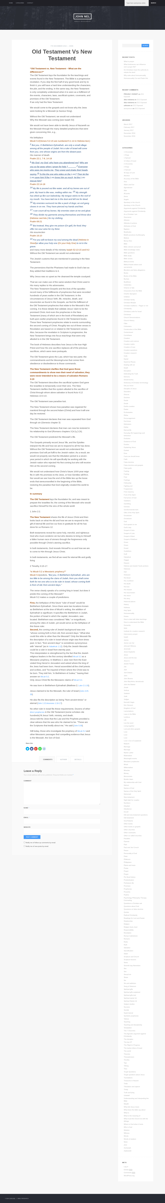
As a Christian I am (130, 214)
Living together (129, 726)
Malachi (126, 744)
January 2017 (129, 130)
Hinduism (127, 575)
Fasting (126, 471)
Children (127, 297)
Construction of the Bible (132, 329)
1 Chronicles (128, 152)
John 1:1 (41, 703)
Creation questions (130, 350)
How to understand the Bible (134, 622)
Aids (125, 190)
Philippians (127, 862)
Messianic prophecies (131, 761)
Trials (126, 1083)
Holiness (127, 607)
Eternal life (127, 430)
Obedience (128, 809)
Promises (127, 886)
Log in (126, 1167)
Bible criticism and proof (132, 247)
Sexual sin (127, 974)
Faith (125, 459)
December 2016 (129, 133)
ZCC (125, 1145)
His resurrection (129, 593)
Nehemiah (127, 794)
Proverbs (127, 892)
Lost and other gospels (132, 729)
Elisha (126, 415)
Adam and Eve (129, 184)
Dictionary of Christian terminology (136, 383)
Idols (125, 628)
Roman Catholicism (131, 936)
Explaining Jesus (130, 447)
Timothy (126, 1060)
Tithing (126, 1066)
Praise (126, 868)
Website (27, 827)
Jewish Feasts (129, 664)
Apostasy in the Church (132, 205)
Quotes (126, 912)
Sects (126, 962)
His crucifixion (129, 581)
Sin (125, 980)
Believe (126, 238)
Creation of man (129, 347)
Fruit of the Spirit (130, 495)
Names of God (129, 788)
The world (127, 1051)
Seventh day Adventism (132, 965)
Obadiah (127, 806)
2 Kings (126, 167)
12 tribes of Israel (130, 161)
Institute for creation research (134, 631)
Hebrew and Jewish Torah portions (136, 566)
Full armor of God (130, 498)
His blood (127, 578)
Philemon (127, 859)
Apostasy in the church (132, 202)
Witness (126, 1133)
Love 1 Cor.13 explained (132, 741)
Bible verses (128, 258)
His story (127, 598)
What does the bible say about (134, 1110)
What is (126, 1113)
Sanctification (128, 951)
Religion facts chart (130, 927)
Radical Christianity (130, 915)
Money (126, 773)
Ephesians (127, 424)
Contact (30, 3)
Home (11, 3)
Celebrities (127, 285)
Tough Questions (130, 1072)
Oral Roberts (128, 821)
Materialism (128, 755)
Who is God (128, 1127)
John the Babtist (129, 684)
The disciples (128, 1039)
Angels (126, 199)
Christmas (127, 314)
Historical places (129, 601)
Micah (126, 764)
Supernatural (128, 1013)
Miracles (127, 770)
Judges (126, 699)
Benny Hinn (128, 241)
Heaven (126, 563)
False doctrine (129, 462)
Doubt (126, 400)
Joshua (126, 690)
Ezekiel (126, 450)
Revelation (127, 933)
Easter (126, 409)
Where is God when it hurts (133, 1124)
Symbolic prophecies (131, 1016)
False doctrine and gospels (133, 465)
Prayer (126, 871)
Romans (127, 939)
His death (127, 584)
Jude (125, 696)
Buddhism (127, 282)
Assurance (127, 217)
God (125, 521)
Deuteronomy (128, 380)
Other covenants (130, 832)
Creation (127, 338)
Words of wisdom (130, 1139)
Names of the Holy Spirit (132, 791)
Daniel (126, 359)
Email (27, 817)
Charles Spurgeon (130, 294)
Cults (125, 356)
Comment (27, 781)
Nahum (126, 785)
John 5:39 (78, 726)
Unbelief (127, 1095)
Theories (127, 1054)
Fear (125, 477)
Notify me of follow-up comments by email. (41, 842)
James (126, 640)
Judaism (127, 693)
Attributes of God (130, 226)
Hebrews (127, 569)
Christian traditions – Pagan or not (136, 306)
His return (127, 595)
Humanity (127, 625)
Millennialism (128, 767)
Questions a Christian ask (133, 903)
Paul (125, 844)
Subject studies (129, 1004)
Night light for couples (131, 800)
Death (126, 368)
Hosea (126, 616)
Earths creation (129, 406)
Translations (128, 1078)
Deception (127, 371)
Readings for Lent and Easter (134, 918)
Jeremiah (127, 649)
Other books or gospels (132, 827)
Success (127, 1007)
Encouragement (129, 418)
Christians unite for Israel (133, 311)
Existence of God (130, 441)
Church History (129, 320)
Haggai (126, 560)
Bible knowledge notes (132, 250)
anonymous (128, 108)
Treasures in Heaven (131, 1081)
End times (127, 421)
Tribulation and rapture (132, 1086)
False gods (128, 468)
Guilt (125, 554)
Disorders (127, 391)
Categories (20, 3)
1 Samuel (127, 158)
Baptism (127, 229)
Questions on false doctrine (133, 909)
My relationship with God (132, 782)
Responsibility (129, 930)
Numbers (127, 803)
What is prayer (129, 61)
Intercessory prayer (131, 634)
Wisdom (127, 1130)
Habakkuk (127, 557)
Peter (126, 856)
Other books (128, 824)
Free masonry (129, 492)
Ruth (125, 945)
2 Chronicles (128, 164)
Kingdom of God (129, 708)
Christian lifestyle (130, 303)
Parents (126, 841)
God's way (127, 527)
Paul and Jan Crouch (131, 847)
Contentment (128, 332)
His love (126, 587)
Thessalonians (129, 1057)
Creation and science (131, 341)
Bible (125, 244)
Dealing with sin (129, 365)
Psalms (126, 895)
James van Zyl (129, 643)
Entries (128, 1170)
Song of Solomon (130, 986)
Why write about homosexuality (135, 75)
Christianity (128, 308)
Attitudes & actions (130, 223)
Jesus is (127, 661)
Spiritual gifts (128, 989)
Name (26, 808)
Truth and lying (129, 1092)
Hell (125, 572)
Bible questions (129, 253)
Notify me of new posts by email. (37, 846)
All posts (127, 193)
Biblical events (129, 262)
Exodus (126, 444)
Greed (126, 548)
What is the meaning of (132, 1116)
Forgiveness (128, 489)
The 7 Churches (129, 1031)
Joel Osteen (128, 672)
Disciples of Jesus (130, 389)
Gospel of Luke (129, 533)
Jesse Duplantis (129, 652)
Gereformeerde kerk (131, 510)
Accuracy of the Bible (131, 179)
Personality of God (130, 853)
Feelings (127, 480)
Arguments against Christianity (134, 208)
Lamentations (128, 711)
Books (126, 273)
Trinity (126, 1089)
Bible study (128, 256)
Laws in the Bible (130, 714)
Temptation (128, 1028)
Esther (126, 427)
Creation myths (129, 344)
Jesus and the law (130, 658)
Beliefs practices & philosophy (134, 235)
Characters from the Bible (133, 291)
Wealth (126, 1104)
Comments (129, 1172)
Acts (125, 181)
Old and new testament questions (136, 815)
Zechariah (127, 1148)
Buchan (126, 279)
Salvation (127, 948)
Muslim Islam (128, 779)
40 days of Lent (129, 173)
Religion (127, 924)
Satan (126, 954)
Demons (127, 377)
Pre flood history (129, 877)
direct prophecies (37, 712)
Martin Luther (128, 753)
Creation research (130, 353)
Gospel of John (129, 530)
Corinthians (128, 335)
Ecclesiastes (128, 412)
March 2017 (128, 124)
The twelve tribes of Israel (133, 1048)
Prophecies (128, 889)
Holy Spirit (127, 610)
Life (125, 720)
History (126, 604)
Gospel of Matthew (130, 539)
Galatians (127, 501)
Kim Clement (128, 705)
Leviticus (127, 717)
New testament (129, 797)
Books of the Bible (130, 276)
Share (126, 977)
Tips (125, 1063)
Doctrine (127, 397)
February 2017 (129, 127)
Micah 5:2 (77, 657)
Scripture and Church (131, 957)
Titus (125, 1069)
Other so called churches (133, 836)
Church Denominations (132, 317)
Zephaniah (127, 1151)
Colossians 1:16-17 (53, 703)
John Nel (82, 16)
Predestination (129, 880)
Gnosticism (128, 515)
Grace (126, 542)
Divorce (126, 394)
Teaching (127, 1022)
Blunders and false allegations (134, 270)
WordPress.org (129, 1176)
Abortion (127, 176)
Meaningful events (130, 758)
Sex (125, 968)
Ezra (125, 453)
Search (153, 3)
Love (125, 732)
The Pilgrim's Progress (132, 1045)
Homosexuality (129, 613)
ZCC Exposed (142, 99)
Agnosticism (128, 187)
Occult (126, 812)
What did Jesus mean (131, 1107)
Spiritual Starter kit (130, 1001)
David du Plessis (129, 362)
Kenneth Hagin (129, 702)
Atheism (127, 220)
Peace (126, 850)
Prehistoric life (129, 883)
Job (125, 667)
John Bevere (128, 678)
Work (126, 1142)
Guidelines (127, 551)
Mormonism (128, 776)
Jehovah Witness (130, 646)
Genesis (127, 507)
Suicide (126, 1010)
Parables (127, 838)
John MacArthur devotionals (134, 681)
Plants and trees (129, 865)
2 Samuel (127, 170)
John (71, 46)
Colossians (128, 326)
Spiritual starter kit (130, 998)
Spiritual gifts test (130, 995)
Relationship (128, 921)
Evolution (127, 438)
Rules (126, 942)
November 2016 (129, 136)
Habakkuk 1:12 (55, 646)
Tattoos (126, 1019)
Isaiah (126, 637)
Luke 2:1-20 (83, 685)
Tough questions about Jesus (134, 1075)
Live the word (128, 723)
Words (126, 1136)
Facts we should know (132, 456)
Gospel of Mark (129, 536)
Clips (125, 323)
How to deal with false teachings (135, 619)
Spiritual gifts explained (132, 992)
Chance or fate (129, 288)
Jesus (126, 655)
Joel (125, 670)
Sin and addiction (130, 983)
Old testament (129, 818)
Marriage (127, 747)
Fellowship (127, 483)
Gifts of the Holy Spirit (131, 512)
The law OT (128, 1042)
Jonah (126, 687)
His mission (128, 589)
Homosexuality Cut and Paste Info (136, 78)
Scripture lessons (130, 959)
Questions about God (131, 906)
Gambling (127, 504)
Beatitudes (127, 232)
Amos (126, 196)
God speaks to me (130, 524)
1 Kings (126, 155)
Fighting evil (128, 486)
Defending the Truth (131, 374)
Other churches (129, 830)
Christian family (129, 300)
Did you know (128, 385)
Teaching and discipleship (133, 1025)
